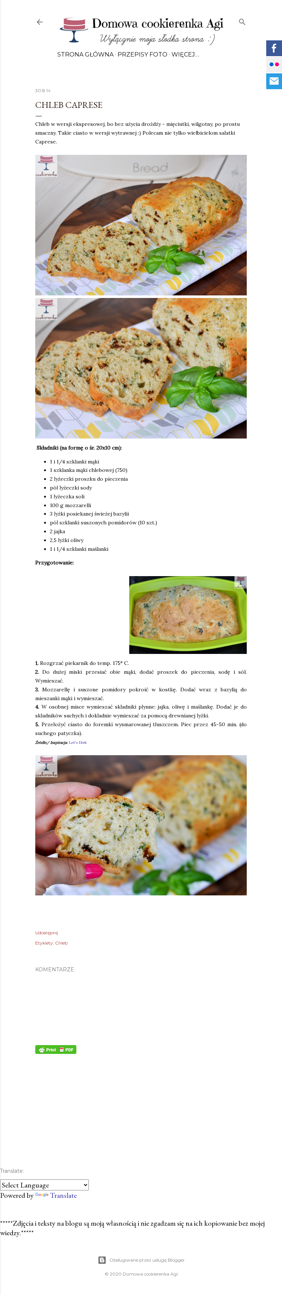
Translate (63, 1195)
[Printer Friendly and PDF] (55, 1051)
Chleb (61, 943)
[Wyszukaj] (242, 20)
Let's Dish (78, 742)
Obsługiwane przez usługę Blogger (147, 1260)
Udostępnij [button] (46, 932)
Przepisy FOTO (142, 54)
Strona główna (85, 54)
